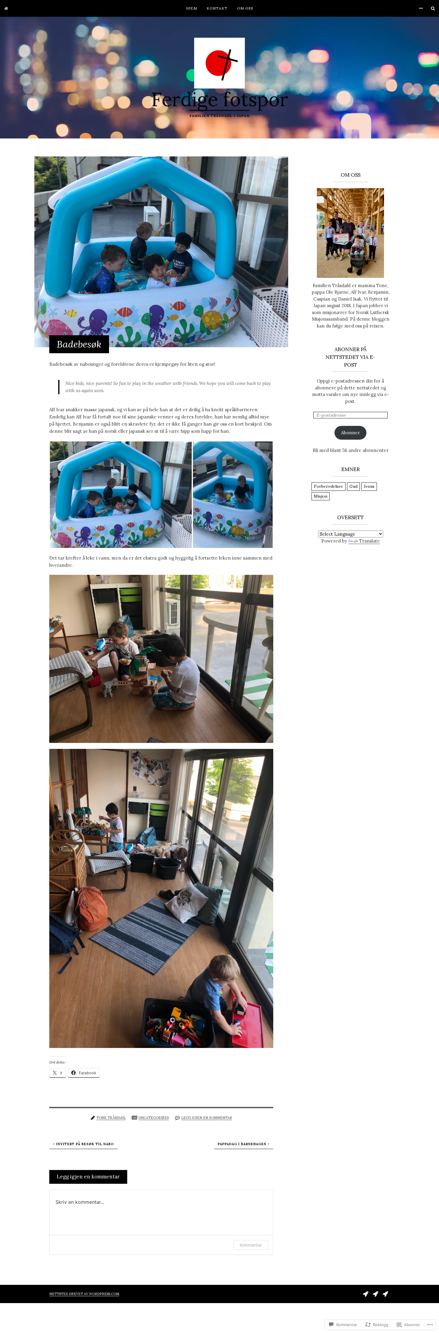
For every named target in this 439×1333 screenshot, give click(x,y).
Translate (369, 541)
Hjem (191, 8)
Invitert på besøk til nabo (85, 1144)
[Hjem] (6, 8)
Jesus (369, 486)
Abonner (350, 432)
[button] (120, 495)
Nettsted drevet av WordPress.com (84, 1294)
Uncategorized (154, 1118)
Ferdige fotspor (219, 99)
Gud (353, 486)
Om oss (245, 8)
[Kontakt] (375, 1293)
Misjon (320, 496)
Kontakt (217, 8)
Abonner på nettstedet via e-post (350, 357)
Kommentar (251, 1244)
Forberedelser (328, 486)
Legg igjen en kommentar (206, 1118)
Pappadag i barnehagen (242, 1144)
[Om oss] (385, 1293)
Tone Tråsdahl (111, 1118)
